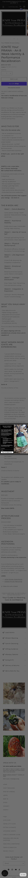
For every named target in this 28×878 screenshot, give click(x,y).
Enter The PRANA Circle (7, 452)
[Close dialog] (27, 425)
